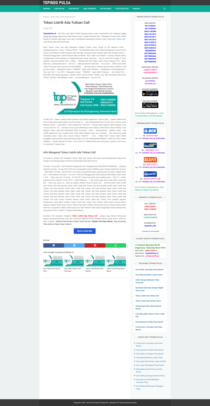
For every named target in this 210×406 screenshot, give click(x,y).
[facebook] (53, 245)
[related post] (53, 260)
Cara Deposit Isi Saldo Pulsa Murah (149, 322)
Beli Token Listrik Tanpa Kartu (51, 270)
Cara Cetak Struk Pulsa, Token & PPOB (151, 361)
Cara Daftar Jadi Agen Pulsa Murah (149, 269)
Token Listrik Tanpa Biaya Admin (115, 270)
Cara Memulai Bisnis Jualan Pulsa (149, 275)
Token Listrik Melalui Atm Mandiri (94, 270)
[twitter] (74, 245)
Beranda (46, 9)
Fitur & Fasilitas (122, 9)
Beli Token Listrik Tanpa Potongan (72, 270)
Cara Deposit (73, 9)
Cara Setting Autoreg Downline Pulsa (150, 376)
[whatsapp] (115, 245)
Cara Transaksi (89, 9)
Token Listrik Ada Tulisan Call (114, 39)
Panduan (136, 9)
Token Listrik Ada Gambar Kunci (148, 301)
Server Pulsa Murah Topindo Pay (98, 402)
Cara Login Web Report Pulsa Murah (150, 365)
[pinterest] (95, 245)
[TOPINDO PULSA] (58, 2)
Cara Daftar (59, 9)
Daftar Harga (105, 9)
